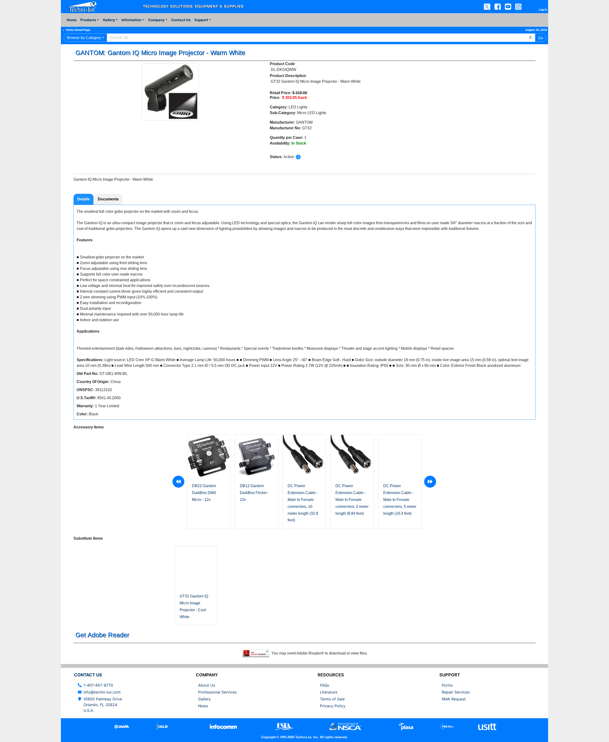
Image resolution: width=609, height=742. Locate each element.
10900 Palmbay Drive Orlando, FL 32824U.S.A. (102, 705)
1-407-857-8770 (98, 685)
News (203, 705)
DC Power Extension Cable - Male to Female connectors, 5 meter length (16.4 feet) (399, 499)
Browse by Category (84, 38)
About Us (206, 685)
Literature (328, 692)
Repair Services (456, 692)
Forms (447, 685)
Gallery (204, 699)
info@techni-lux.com (102, 692)
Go (540, 38)
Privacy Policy (332, 705)
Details (83, 199)
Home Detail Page (78, 30)
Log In (543, 9)
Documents (108, 199)
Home (72, 20)
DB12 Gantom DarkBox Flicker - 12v (254, 493)
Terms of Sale (332, 699)
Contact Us (181, 20)
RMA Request (454, 699)
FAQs (324, 685)
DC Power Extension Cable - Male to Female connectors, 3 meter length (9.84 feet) (351, 499)
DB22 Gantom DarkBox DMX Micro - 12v (204, 493)
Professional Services (217, 692)
